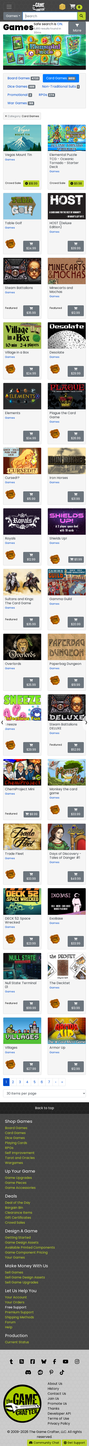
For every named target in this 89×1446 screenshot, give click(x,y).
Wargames (14, 1162)
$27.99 (31, 1069)
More (77, 30)
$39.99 (76, 248)
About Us (55, 1383)
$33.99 (75, 814)
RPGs (46, 94)
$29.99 (76, 373)
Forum (10, 1322)
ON (59, 24)
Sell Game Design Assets (25, 1277)
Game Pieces (15, 1182)
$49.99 (76, 879)
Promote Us (57, 1403)
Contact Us (57, 1393)
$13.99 (75, 1008)
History (53, 1388)
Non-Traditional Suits (60, 86)
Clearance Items (18, 1212)
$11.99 (77, 559)
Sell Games (14, 1272)
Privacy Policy (59, 1423)
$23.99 (31, 943)
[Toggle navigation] (9, 7)
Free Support (15, 1307)
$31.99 (75, 499)
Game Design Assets (21, 1242)
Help (8, 1327)
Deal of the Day (17, 1202)
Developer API (59, 1413)
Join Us (53, 1398)
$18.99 (32, 183)
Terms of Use (58, 1418)
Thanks (53, 1408)
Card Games (60, 78)
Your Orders (14, 1302)
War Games (20, 103)
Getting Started (18, 1237)
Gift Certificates (18, 1217)
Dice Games (20, 86)
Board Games (22, 78)
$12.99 (75, 313)
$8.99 (33, 814)
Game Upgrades (18, 1177)
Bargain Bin (14, 1207)
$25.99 (31, 685)
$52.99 (75, 749)
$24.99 (31, 248)
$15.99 (31, 499)
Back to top (44, 1108)
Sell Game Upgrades (21, 1282)
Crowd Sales (15, 1222)
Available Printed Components (30, 1247)
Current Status (17, 1342)
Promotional (19, 94)
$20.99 (76, 624)
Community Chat (46, 1443)
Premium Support (19, 1312)
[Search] (81, 16)
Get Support (76, 1443)
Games (12, 15)
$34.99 (31, 438)
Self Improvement (20, 1152)
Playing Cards (16, 1142)
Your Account (16, 1297)
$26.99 (76, 438)
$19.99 (75, 685)
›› (62, 1082)
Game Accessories (20, 1187)
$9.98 (77, 183)
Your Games (15, 1257)
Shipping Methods (19, 1317)
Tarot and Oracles (20, 1157)
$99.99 (31, 1008)
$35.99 (31, 313)
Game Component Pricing (26, 1252)
